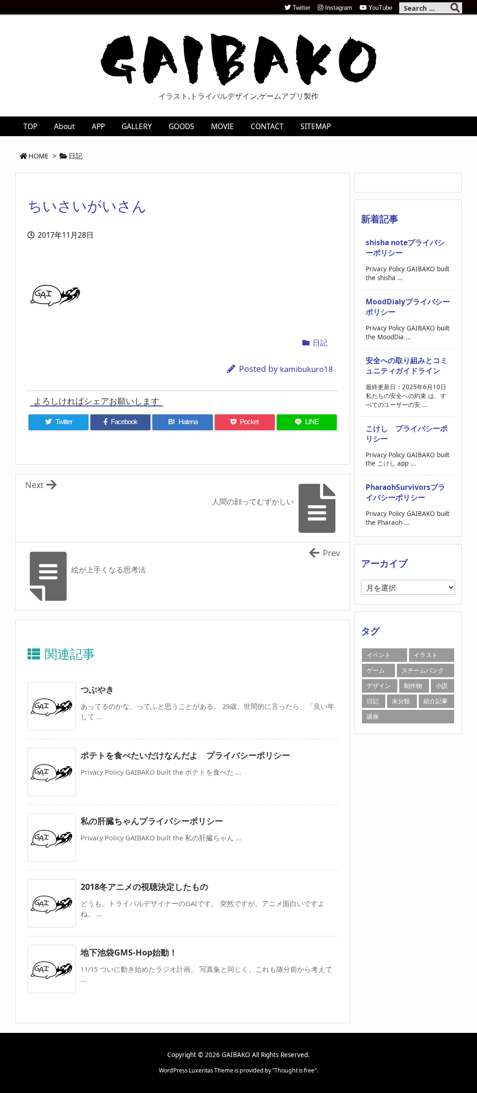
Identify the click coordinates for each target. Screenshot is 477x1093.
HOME (38, 155)
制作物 (413, 685)
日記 (75, 155)
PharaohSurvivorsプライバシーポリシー (405, 492)
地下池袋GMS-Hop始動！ (129, 952)
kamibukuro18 (306, 369)
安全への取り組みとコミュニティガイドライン (407, 365)
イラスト (426, 655)
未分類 (401, 701)
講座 (373, 716)
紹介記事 (435, 701)
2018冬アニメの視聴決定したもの (144, 886)
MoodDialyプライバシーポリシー (408, 306)
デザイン (379, 685)
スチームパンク (423, 670)
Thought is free (294, 1070)
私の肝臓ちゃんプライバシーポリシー (152, 820)
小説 (442, 685)
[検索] (455, 8)
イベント (379, 655)
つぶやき (97, 689)
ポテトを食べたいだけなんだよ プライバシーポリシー (185, 755)
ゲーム (376, 670)
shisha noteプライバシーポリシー (405, 247)
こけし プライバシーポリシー (407, 433)
